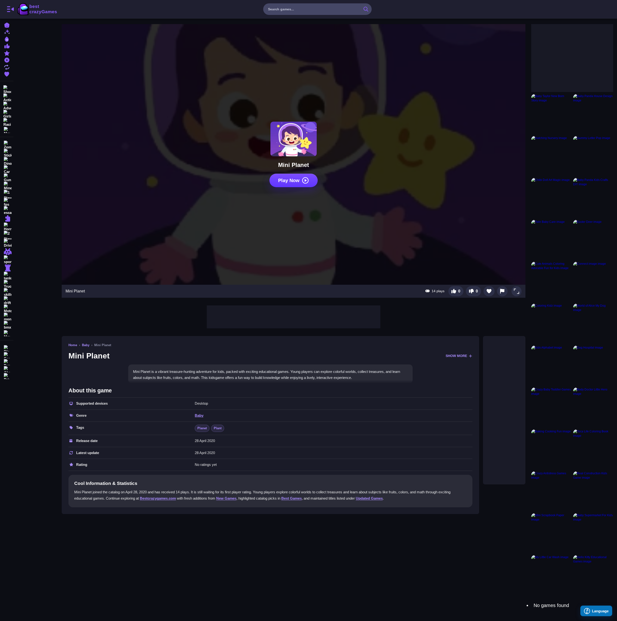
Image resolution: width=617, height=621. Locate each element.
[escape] (6, 210)
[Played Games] (6, 59)
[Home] (6, 24)
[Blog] (6, 347)
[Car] (6, 169)
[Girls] (6, 114)
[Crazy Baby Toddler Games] (551, 407)
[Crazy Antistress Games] (551, 491)
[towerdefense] (6, 268)
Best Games (291, 498)
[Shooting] (6, 89)
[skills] (6, 292)
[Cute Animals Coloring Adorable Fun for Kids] (551, 282)
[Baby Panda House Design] (593, 114)
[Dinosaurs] (6, 161)
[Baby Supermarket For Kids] (593, 533)
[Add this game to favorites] (489, 291)
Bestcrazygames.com (158, 498)
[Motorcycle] (6, 309)
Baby (85, 345)
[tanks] (6, 276)
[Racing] (6, 122)
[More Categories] (6, 129)
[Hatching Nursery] (551, 156)
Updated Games (369, 498)
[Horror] (6, 227)
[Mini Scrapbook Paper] (551, 533)
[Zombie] (6, 145)
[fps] (6, 202)
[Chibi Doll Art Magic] (551, 198)
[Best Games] (6, 38)
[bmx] (6, 325)
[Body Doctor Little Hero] (593, 407)
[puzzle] (6, 219)
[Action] (6, 97)
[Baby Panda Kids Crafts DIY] (593, 198)
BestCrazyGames (36, 9)
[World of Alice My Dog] (593, 324)
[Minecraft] (6, 186)
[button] (516, 291)
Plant (217, 428)
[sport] (6, 260)
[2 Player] (6, 235)
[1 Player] (6, 194)
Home (72, 345)
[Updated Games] (6, 66)
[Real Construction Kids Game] (593, 491)
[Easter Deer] (593, 240)
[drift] (6, 301)
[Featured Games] (6, 52)
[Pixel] (6, 251)
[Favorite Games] (6, 73)
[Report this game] (502, 291)
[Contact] (6, 354)
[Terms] (6, 361)
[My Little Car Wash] (551, 575)
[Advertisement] (293, 316)
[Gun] (6, 178)
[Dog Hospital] (593, 365)
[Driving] (6, 243)
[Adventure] (6, 105)
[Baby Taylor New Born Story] (551, 114)
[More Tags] (6, 332)
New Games (226, 498)
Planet (202, 428)
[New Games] (6, 31)
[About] (6, 368)
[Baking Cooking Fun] (551, 449)
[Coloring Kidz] (551, 324)
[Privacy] (6, 375)
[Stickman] (6, 153)
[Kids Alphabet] (551, 365)
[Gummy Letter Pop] (593, 156)
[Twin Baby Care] (551, 240)
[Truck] (6, 284)
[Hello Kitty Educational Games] (593, 575)
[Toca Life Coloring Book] (593, 449)
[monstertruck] (6, 317)
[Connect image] (593, 282)
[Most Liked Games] (6, 45)
